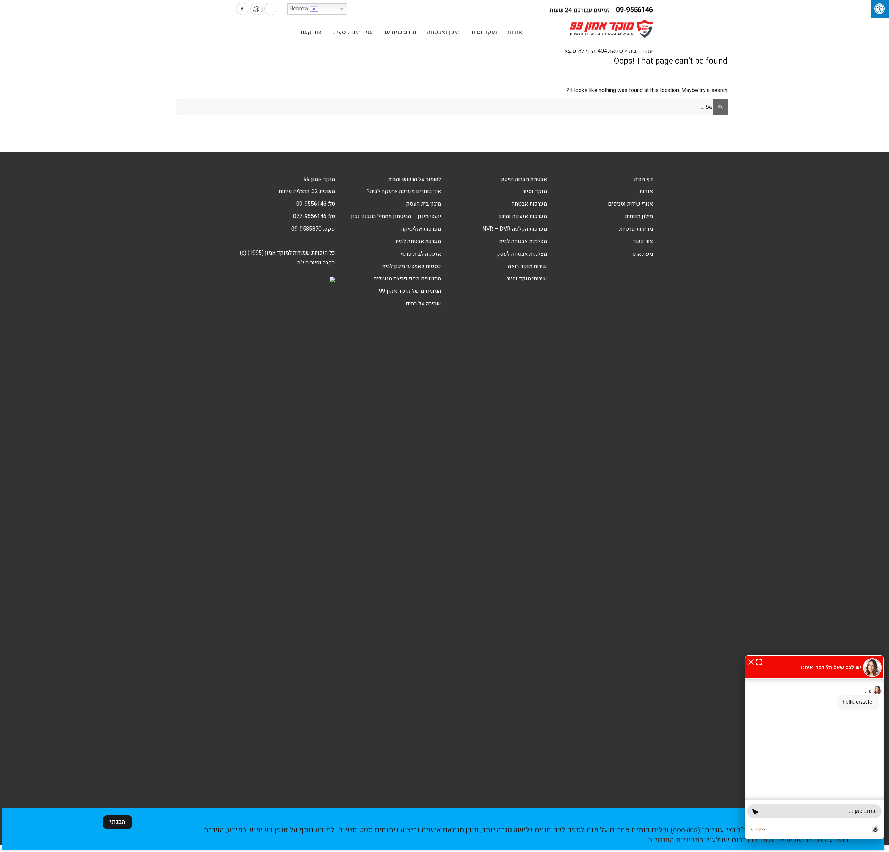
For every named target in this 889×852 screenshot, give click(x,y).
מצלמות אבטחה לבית (523, 241)
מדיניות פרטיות (636, 229)
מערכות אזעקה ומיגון (522, 216)
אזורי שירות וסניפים (630, 204)
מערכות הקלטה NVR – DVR (514, 229)
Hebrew (299, 9)
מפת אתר (642, 254)
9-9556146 (634, 10)
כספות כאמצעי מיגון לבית (411, 266)
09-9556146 (311, 204)
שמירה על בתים (423, 303)
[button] (751, 661)
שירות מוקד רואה (527, 266)
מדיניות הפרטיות (673, 840)
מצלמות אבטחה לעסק (521, 254)
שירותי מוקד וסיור (527, 278)
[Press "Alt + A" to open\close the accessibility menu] (880, 9)
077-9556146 (309, 216)
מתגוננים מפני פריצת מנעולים (407, 278)
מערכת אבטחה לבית (418, 241)
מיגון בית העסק (423, 204)
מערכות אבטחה (529, 204)
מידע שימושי (399, 32)
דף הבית (643, 179)
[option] (768, 130)
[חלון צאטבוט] (814, 747)
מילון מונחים (638, 216)
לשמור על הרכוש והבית (414, 179)
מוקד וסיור (483, 32)
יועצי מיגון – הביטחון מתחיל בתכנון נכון (396, 216)
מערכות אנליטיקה (421, 229)
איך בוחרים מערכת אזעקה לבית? (404, 191)
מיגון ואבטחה (443, 32)
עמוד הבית (641, 51)
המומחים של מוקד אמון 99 (410, 291)
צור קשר (310, 32)
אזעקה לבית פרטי (421, 254)
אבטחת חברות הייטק (523, 179)
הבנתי (117, 822)
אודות (514, 32)
